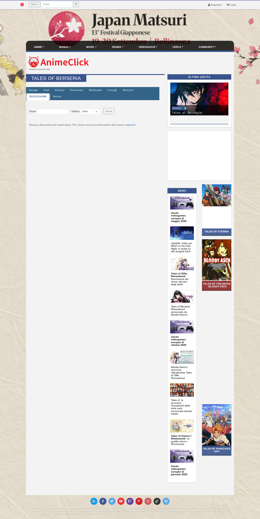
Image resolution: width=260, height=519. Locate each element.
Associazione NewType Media (113, 509)
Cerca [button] (176, 47)
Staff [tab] (46, 90)
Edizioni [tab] (60, 90)
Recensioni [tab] (76, 90)
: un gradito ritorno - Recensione (181, 439)
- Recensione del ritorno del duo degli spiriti (179, 279)
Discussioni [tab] (38, 96)
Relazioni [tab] (128, 90)
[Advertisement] (164, 63)
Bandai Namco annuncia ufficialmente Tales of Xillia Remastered (181, 373)
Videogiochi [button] (147, 47)
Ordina (75, 111)
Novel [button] (90, 47)
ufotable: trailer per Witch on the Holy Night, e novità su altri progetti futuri (181, 247)
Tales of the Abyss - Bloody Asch (216, 285)
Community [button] (206, 47)
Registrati (215, 4)
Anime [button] (38, 47)
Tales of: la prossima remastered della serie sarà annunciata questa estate (181, 407)
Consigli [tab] (112, 90)
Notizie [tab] (57, 96)
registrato (130, 124)
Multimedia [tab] (95, 90)
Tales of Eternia (217, 231)
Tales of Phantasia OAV (216, 450)
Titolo (32, 111)
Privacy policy (211, 514)
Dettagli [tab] (33, 90)
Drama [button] (116, 47)
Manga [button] (64, 47)
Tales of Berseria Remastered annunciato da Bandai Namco (180, 310)
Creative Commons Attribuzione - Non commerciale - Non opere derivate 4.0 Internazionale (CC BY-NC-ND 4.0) (156, 514)
